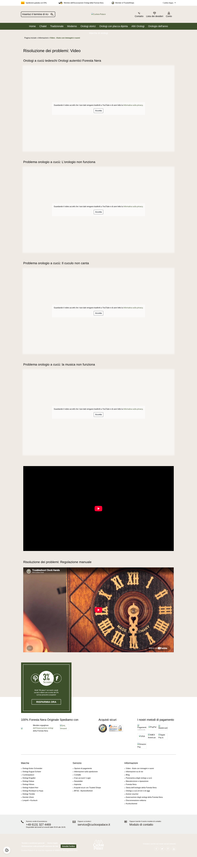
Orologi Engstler (29, 778)
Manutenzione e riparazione (137, 781)
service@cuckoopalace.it (94, 824)
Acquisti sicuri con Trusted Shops (87, 788)
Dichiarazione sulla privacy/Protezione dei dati (40, 846)
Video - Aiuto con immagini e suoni (140, 768)
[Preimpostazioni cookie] (6, 850)
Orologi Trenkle (28, 794)
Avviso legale (52, 843)
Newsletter (78, 781)
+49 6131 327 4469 (38, 824)
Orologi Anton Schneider (32, 768)
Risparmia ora (46, 701)
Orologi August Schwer (31, 772)
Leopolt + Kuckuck (29, 800)
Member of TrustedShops (124, 3)
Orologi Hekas (28, 781)
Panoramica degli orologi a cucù (139, 778)
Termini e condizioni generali (33, 843)
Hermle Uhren (28, 797)
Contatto (77, 775)
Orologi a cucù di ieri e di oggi (138, 791)
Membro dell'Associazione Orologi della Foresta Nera (83, 3)
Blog (128, 775)
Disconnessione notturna (136, 800)
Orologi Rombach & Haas (32, 791)
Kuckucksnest (131, 804)
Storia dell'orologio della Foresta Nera (141, 788)
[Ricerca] (52, 14)
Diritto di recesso (67, 843)
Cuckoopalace (28, 775)
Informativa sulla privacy (133, 105)
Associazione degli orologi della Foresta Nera (144, 797)
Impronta (77, 784)
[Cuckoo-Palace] (98, 14)
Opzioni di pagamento (83, 768)
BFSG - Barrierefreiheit (83, 791)
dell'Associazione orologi (43, 728)
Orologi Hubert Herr (30, 788)
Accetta (98, 111)
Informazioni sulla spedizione (86, 772)
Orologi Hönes (28, 784)
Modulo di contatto (141, 824)
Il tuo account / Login (82, 778)
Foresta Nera (131, 784)
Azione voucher (132, 794)
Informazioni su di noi (134, 772)
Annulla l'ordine (68, 846)
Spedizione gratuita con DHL (36, 3)
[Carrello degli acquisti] (174, 14)
